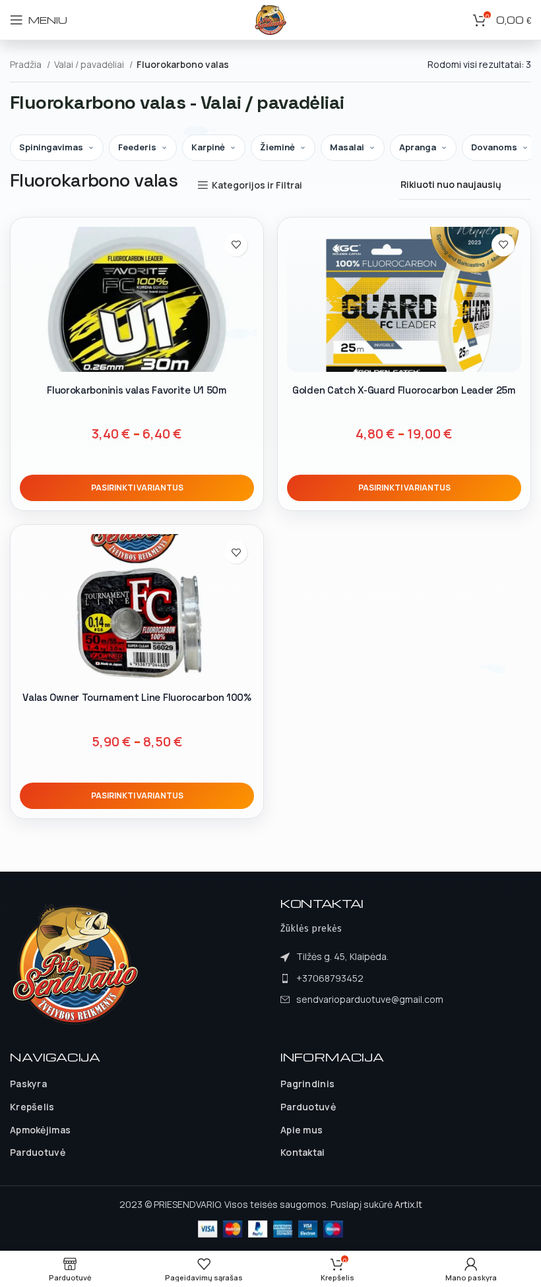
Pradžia (27, 64)
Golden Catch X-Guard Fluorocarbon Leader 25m (404, 390)
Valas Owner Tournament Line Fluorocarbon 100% (136, 697)
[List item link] (361, 978)
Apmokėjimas (40, 1129)
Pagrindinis (307, 1083)
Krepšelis (32, 1106)
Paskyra (28, 1083)
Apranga (417, 147)
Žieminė (277, 147)
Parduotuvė (37, 1152)
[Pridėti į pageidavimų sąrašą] (235, 244)
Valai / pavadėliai (90, 64)
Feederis (137, 147)
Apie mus (301, 1129)
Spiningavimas (51, 147)
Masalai (347, 147)
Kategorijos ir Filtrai (257, 185)
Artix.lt (408, 1204)
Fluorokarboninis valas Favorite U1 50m (137, 390)
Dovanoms (494, 147)
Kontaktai (302, 1152)
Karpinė (208, 147)
